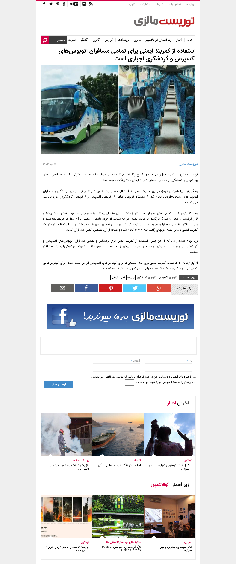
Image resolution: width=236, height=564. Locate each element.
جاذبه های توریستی (130, 542)
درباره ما (190, 4)
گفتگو (84, 40)
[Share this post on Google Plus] (158, 291)
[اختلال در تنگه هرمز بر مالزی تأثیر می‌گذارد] (115, 455)
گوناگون (188, 460)
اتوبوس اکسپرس (168, 277)
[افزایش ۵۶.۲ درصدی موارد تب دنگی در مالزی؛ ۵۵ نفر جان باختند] (63, 455)
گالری (96, 40)
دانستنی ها (112, 542)
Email (136, 360)
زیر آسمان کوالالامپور (158, 40)
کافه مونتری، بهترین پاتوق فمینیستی (175, 548)
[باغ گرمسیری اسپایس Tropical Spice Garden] (115, 536)
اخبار (179, 40)
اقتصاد (137, 460)
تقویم (132, 4)
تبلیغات (159, 4)
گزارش (109, 40)
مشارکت (145, 4)
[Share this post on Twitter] (134, 291)
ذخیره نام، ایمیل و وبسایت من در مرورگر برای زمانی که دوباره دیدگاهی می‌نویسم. (141, 376)
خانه (190, 40)
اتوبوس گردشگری (146, 277)
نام (190, 360)
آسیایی (188, 542)
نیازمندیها (70, 40)
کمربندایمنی (118, 277)
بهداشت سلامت (80, 460)
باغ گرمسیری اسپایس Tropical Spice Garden (120, 548)
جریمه (130, 277)
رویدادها (123, 40)
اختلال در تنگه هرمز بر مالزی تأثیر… (118, 465)
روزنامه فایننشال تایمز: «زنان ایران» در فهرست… (67, 548)
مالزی (137, 40)
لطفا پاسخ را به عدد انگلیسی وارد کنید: (173, 382)
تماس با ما (174, 4)
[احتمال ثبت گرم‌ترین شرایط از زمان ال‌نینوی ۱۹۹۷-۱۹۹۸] (166, 455)
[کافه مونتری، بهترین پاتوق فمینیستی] (166, 536)
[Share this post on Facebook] (110, 291)
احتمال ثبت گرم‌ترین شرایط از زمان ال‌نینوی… (170, 467)
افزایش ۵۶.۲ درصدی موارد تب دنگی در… (69, 467)
